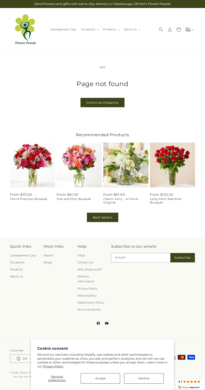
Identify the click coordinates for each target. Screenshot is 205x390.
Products (16, 269)
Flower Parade (28, 372)
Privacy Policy (53, 366)
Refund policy (87, 295)
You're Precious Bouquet (28, 199)
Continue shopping (102, 102)
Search (48, 255)
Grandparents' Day (23, 255)
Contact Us (85, 262)
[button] (89, 29)
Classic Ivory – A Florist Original (121, 200)
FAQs (81, 255)
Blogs (48, 262)
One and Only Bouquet (74, 199)
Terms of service (88, 309)
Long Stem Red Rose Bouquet (166, 200)
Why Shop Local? (89, 269)
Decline (144, 378)
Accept (100, 378)
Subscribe (182, 257)
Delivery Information (85, 279)
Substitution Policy (90, 302)
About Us (16, 276)
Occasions (17, 262)
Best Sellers (102, 217)
